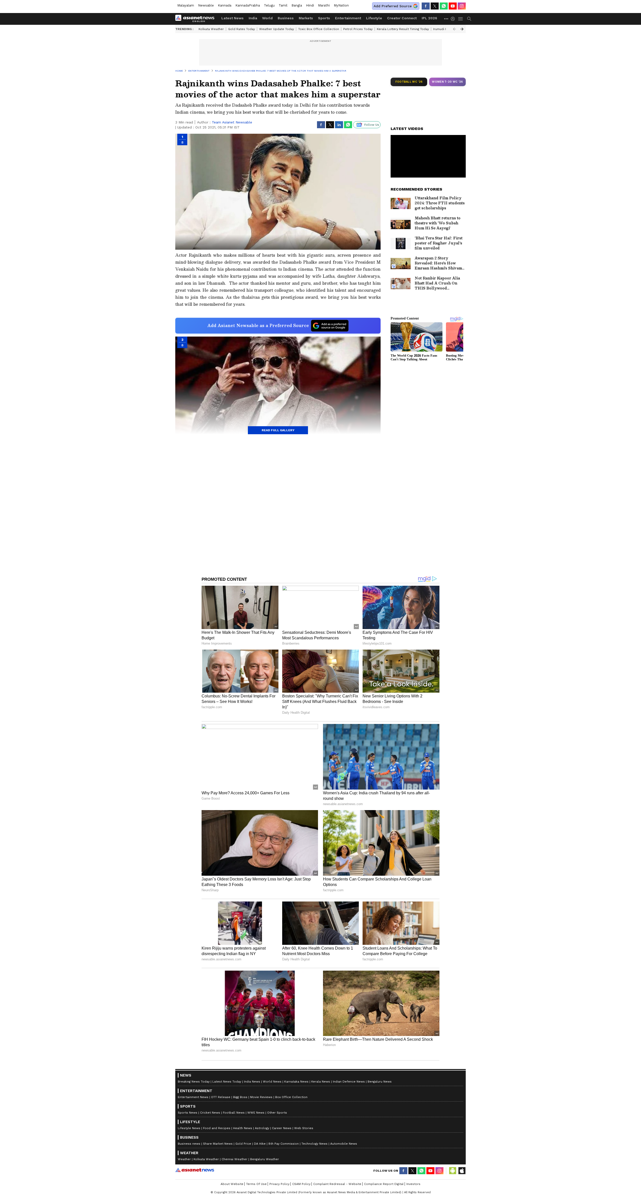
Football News (234, 1112)
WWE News (255, 1112)
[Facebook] (426, 6)
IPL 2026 (429, 18)
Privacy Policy (279, 1184)
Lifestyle (374, 18)
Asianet (194, 1170)
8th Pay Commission (283, 1143)
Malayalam (185, 5)
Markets (306, 18)
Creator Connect (402, 18)
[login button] (454, 19)
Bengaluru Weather (264, 1159)
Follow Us (371, 124)
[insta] (462, 6)
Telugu (269, 5)
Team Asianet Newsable (232, 122)
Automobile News (343, 1143)
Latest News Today (226, 1081)
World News (272, 1081)
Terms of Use (256, 1184)
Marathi (324, 5)
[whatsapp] (444, 6)
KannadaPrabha (247, 5)
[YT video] (453, 6)
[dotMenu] (446, 19)
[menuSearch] (469, 19)
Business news (189, 1143)
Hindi (310, 5)
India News (252, 1081)
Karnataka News (296, 1081)
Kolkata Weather (211, 29)
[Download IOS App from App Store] (462, 1170)
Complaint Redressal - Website (337, 1184)
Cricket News (210, 1112)
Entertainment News (193, 1097)
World (267, 18)
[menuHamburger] (460, 19)
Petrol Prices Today (358, 29)
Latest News (232, 18)
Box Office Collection (291, 1097)
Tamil (283, 5)
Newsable (206, 5)
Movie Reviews (261, 1097)
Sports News (187, 1112)
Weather (184, 1159)
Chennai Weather (234, 1159)
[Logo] (196, 19)
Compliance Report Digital (384, 1184)
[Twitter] (435, 6)
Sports (324, 18)
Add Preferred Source (393, 6)
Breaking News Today (194, 1081)
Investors (413, 1184)
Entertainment (348, 18)
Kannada (224, 5)
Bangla (296, 5)
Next (462, 29)
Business (286, 18)
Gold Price (243, 1143)
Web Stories (303, 1128)
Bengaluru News (380, 1081)
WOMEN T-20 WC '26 (447, 81)
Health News (242, 1128)
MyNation (341, 5)
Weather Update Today (276, 29)
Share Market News (218, 1143)
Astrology (262, 1128)
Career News (281, 1128)
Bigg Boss (240, 1097)
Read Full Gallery (278, 430)
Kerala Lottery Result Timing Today (403, 29)
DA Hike (260, 1143)
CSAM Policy (301, 1184)
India (253, 18)
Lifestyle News (189, 1128)
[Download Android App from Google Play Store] (453, 1170)
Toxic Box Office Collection (318, 29)
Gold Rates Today (241, 29)
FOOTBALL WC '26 (409, 81)
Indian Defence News (349, 1081)
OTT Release (220, 1097)
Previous (454, 29)
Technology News (314, 1143)
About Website (232, 1184)
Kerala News (320, 1081)
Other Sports (277, 1112)
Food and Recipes (216, 1128)
